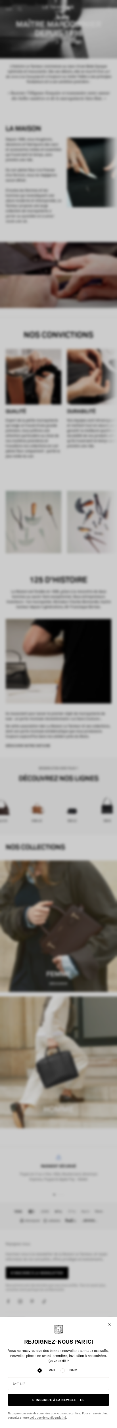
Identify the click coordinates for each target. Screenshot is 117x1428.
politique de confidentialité (48, 1417)
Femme (50, 1370)
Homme (74, 1370)
